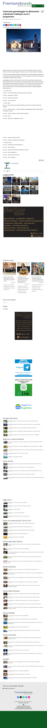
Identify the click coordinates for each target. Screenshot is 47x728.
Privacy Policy (20, 702)
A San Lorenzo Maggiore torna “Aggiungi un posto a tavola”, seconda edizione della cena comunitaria (26, 553)
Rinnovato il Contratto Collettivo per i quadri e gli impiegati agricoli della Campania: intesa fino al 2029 (25, 608)
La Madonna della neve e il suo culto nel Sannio (18, 453)
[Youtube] (7, 171)
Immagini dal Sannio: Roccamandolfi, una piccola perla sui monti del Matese (24, 424)
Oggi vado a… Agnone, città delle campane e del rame (19, 505)
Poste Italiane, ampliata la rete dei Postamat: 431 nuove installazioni (22, 619)
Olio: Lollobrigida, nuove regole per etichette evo (18, 627)
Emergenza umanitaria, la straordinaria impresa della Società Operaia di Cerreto (25, 470)
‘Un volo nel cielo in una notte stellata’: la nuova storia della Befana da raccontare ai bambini (26, 667)
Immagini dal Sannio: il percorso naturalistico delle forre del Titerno (22, 427)
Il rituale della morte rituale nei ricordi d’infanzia (18, 533)
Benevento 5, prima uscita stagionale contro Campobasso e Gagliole (22, 581)
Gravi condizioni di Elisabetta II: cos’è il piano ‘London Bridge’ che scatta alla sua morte (25, 654)
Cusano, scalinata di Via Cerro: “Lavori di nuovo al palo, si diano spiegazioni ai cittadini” (24, 545)
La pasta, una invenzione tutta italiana (16, 537)
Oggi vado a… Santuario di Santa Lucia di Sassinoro (18, 516)
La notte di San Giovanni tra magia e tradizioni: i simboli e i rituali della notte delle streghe (25, 442)
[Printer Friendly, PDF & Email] (41, 160)
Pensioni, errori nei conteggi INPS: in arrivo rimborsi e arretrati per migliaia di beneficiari (24, 662)
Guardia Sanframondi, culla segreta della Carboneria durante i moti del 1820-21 (25, 463)
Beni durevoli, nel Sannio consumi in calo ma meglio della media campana (24, 597)
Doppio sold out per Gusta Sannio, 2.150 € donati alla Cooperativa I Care (23, 569)
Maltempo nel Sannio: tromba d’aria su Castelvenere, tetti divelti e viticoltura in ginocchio (24, 557)
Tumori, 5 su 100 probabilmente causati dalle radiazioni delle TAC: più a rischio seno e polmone (26, 646)
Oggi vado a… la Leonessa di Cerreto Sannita (17, 502)
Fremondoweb (6, 19)
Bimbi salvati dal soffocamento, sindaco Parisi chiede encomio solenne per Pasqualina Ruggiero (24, 586)
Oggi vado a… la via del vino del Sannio (16, 512)
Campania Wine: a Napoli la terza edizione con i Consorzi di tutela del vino (23, 600)
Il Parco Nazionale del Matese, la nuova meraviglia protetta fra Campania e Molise (25, 449)
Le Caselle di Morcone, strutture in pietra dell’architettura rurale (21, 523)
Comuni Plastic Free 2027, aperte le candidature (18, 615)
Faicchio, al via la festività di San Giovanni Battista (18, 548)
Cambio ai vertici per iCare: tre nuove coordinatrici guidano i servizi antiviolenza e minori (25, 562)
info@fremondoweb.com (9, 688)
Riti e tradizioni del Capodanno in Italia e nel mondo (19, 674)
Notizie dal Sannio (17, 19)
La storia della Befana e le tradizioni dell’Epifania (18, 670)
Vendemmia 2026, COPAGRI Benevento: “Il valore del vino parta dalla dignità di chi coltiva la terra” (25, 573)
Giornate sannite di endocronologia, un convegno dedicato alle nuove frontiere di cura (25, 578)
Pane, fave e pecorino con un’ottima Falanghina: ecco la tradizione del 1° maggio (25, 446)
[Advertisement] (23, 61)
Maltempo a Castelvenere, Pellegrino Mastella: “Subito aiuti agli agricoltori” (24, 593)
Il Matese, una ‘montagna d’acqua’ (15, 456)
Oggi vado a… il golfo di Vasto (14, 509)
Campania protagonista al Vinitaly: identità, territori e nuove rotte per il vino (24, 630)
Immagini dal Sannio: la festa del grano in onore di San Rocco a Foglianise (23, 434)
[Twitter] (5, 171)
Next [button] (43, 279)
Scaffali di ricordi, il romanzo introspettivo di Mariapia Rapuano (21, 467)
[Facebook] (4, 171)
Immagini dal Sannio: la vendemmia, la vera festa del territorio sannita (23, 421)
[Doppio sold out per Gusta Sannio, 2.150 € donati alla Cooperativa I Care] (9, 268)
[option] (9, 277)
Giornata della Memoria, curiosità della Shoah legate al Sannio (21, 530)
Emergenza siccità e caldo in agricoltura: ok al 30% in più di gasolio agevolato (24, 603)
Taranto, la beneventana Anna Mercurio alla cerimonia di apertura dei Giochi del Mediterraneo (25, 623)
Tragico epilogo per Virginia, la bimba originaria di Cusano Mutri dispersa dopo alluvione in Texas (24, 638)
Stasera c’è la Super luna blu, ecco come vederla (18, 650)
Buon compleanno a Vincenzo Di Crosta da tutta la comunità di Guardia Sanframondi (26, 477)
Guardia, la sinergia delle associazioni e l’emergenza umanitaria (21, 474)
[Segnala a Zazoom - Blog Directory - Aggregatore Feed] (23, 704)
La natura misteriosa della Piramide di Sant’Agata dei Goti (20, 526)
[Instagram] (9, 171)
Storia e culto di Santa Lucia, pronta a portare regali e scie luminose (22, 677)
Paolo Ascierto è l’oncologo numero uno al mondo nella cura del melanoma (24, 642)
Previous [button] (4, 279)
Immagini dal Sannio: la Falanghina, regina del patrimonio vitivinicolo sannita (24, 431)
